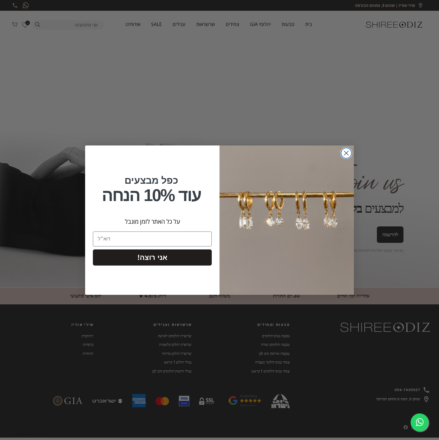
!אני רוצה (152, 257)
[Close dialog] (346, 153)
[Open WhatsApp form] (420, 422)
